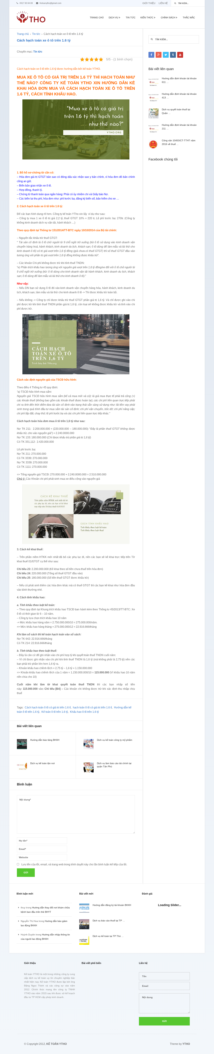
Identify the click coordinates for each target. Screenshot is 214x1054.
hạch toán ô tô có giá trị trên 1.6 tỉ (92, 707)
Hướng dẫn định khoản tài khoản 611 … (179, 80)
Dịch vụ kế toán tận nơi (42, 763)
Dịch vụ (113, 17)
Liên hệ (163, 3)
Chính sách (168, 17)
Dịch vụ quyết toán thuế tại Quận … (176, 111)
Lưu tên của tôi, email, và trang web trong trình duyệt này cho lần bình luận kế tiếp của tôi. (74, 864)
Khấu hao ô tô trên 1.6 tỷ (84, 711)
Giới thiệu (148, 3)
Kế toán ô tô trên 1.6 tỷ (54, 711)
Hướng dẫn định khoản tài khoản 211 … (179, 127)
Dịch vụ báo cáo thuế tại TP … (109, 920)
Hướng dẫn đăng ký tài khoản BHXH (112, 905)
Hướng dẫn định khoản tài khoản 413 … (179, 96)
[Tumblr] (173, 55)
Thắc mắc (189, 17)
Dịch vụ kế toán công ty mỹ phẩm (114, 740)
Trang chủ (97, 17)
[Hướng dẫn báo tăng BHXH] (22, 744)
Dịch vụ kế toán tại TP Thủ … (108, 936)
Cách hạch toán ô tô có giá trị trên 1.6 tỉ (48, 707)
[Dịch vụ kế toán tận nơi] (22, 767)
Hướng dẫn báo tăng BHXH (44, 740)
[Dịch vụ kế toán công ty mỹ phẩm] (89, 744)
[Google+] (159, 55)
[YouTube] (180, 55)
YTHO (186, 1043)
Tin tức (130, 17)
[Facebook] (151, 55)
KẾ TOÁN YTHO (56, 1043)
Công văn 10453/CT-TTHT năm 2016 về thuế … (178, 142)
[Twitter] (166, 55)
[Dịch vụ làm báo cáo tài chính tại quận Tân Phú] (89, 767)
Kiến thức (146, 17)
